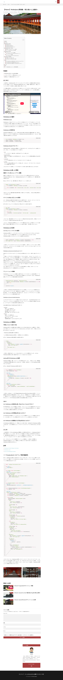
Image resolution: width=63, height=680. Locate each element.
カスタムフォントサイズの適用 (10, 52)
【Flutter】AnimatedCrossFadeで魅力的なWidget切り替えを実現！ (27, 592)
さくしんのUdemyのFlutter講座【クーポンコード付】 (34, 674)
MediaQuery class (7, 449)
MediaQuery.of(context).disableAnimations (13, 55)
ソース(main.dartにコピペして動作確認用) (11, 66)
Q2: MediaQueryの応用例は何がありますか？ (12, 62)
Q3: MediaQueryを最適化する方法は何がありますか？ (14, 63)
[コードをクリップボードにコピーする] (39, 139)
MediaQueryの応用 (8, 51)
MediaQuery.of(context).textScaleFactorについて (14, 53)
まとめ (6, 64)
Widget (8, 4)
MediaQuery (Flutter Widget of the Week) (11, 448)
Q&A (5, 60)
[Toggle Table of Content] (23, 40)
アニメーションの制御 (9, 54)
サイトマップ (21, 674)
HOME (5, 4)
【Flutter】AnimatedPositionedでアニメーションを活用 (25, 599)
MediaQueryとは (8, 44)
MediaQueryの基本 (8, 43)
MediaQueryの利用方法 (9, 45)
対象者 (6, 41)
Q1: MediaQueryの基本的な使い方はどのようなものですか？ (15, 61)
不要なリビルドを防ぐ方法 (10, 57)
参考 (5, 65)
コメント (5, 613)
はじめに (6, 42)
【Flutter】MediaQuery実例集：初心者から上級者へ (18, 4)
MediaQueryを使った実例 (9, 48)
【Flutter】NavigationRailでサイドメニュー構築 (23, 585)
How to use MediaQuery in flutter (10, 451)
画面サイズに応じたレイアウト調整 (11, 49)
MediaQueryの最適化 (8, 56)
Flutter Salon (34, 676)
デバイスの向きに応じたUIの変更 (11, 50)
